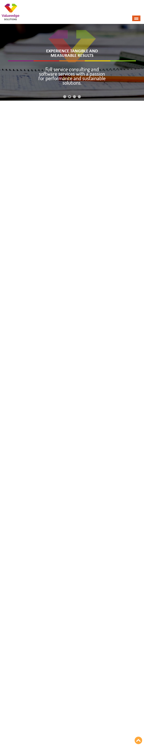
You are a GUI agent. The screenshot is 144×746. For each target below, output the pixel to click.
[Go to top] (138, 740)
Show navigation (136, 18)
